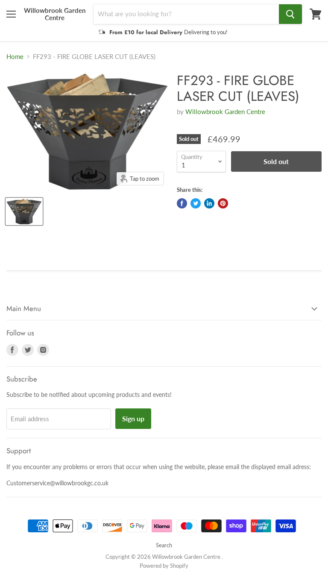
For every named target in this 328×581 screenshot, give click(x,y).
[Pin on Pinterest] (223, 203)
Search (164, 545)
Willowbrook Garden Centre (225, 111)
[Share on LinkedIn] (209, 203)
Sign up (133, 418)
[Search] (290, 14)
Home (14, 56)
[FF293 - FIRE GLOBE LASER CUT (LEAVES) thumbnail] (24, 211)
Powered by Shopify (164, 565)
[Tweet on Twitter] (195, 203)
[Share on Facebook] (182, 203)
